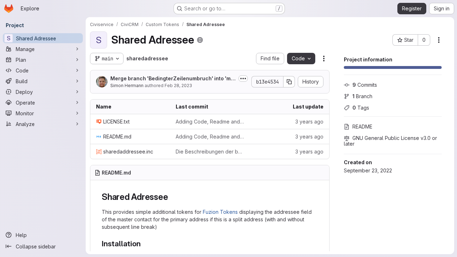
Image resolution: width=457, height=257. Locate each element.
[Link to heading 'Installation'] (144, 243)
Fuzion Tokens (220, 212)
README (362, 127)
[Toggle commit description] (243, 78)
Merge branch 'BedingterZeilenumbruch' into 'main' (172, 78)
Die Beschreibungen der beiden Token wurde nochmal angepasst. (210, 151)
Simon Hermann (127, 85)
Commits (364, 85)
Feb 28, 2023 (178, 85)
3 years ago (309, 122)
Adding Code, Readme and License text (210, 122)
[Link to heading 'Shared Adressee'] (172, 197)
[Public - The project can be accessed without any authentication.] (200, 40)
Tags (360, 108)
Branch (362, 96)
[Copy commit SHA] (289, 81)
